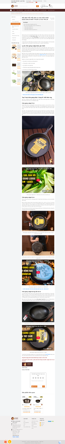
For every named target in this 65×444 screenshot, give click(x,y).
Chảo (38, 10)
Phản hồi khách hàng (15, 35)
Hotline (29, 2)
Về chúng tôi (28, 1)
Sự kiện (13, 33)
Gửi (43, 386)
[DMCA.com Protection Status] (53, 421)
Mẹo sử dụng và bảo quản (15, 26)
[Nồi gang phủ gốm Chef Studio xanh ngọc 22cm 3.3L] (14, 81)
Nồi (34, 10)
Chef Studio (47, 354)
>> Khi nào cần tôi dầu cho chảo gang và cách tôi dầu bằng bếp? (32, 94)
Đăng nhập (43, 6)
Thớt (14, 10)
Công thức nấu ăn (15, 29)
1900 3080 (16, 437)
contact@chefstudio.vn (18, 429)
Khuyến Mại (14, 37)
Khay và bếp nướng (28, 10)
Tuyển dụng (41, 441)
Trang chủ (12, 12)
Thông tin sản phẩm (18, 12)
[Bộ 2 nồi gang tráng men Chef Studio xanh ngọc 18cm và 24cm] (14, 73)
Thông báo (14, 39)
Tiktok (42, 425)
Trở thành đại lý (51, 10)
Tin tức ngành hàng (15, 21)
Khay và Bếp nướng (27, 426)
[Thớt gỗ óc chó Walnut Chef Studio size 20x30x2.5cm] (14, 65)
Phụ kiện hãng (43, 10)
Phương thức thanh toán (37, 1)
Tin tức (45, 1)
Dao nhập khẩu (20, 10)
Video (13, 31)
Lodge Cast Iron (42, 54)
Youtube (42, 424)
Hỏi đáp (13, 19)
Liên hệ (28, 441)
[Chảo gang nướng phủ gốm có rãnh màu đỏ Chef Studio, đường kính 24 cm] (14, 56)
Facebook (42, 422)
